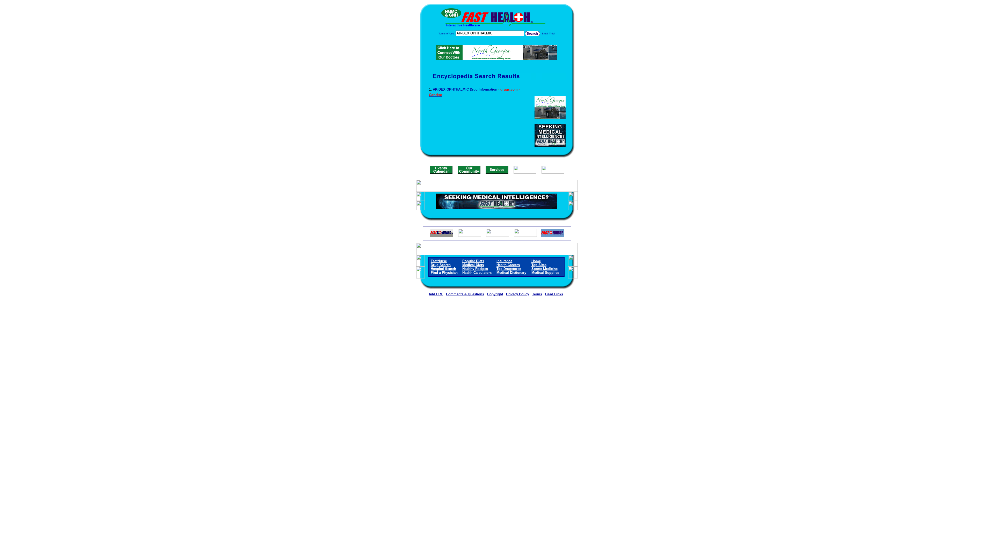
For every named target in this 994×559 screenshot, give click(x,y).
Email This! (548, 33)
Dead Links (554, 294)
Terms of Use (446, 33)
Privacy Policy (517, 294)
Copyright (495, 294)
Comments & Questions (465, 294)
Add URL (436, 294)
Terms (537, 294)
